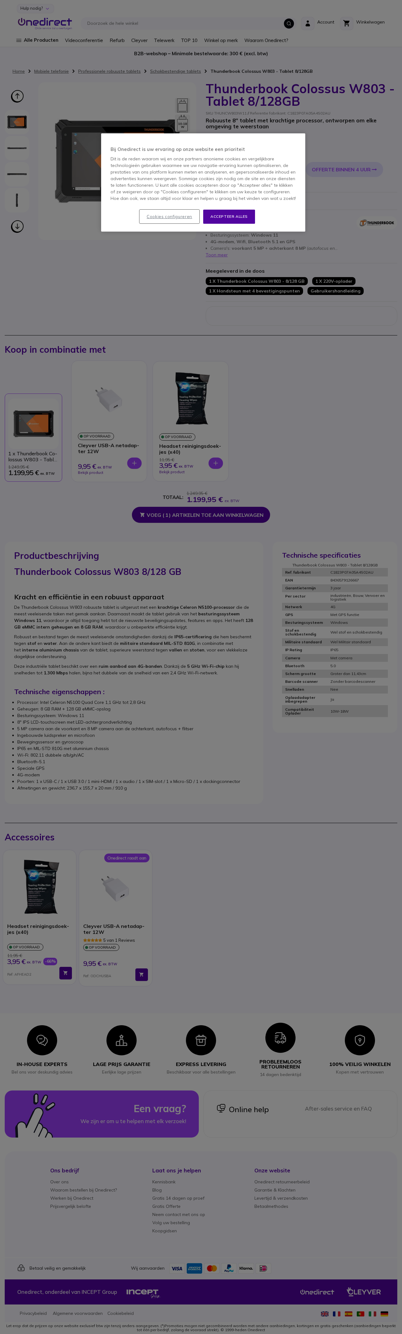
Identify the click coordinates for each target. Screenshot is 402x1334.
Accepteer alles (229, 216)
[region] (203, 182)
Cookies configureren (169, 216)
